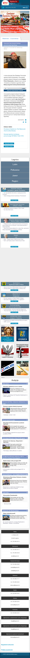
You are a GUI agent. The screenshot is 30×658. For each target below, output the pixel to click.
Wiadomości (5, 38)
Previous (2, 18)
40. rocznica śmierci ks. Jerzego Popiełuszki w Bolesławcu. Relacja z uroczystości (13, 522)
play (5, 88)
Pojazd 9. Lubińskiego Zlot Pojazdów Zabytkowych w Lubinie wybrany (15, 395)
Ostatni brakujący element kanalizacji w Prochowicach (15, 195)
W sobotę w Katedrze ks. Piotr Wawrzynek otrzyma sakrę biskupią (14, 130)
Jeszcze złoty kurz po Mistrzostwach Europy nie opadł (15, 287)
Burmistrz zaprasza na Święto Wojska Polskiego (14, 298)
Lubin (15, 164)
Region (15, 181)
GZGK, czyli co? (7, 321)
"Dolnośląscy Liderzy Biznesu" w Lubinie (12, 450)
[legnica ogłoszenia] (22, 334)
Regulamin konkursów (7, 644)
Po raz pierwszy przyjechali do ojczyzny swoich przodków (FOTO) (14, 433)
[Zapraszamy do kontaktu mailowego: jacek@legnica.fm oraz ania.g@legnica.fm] (15, 29)
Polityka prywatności (7, 650)
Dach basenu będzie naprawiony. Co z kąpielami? (14, 299)
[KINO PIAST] (22, 368)
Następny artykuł (9, 146)
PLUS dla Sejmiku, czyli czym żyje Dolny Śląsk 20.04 (15, 309)
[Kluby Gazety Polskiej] (7, 351)
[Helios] (7, 368)
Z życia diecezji (14, 38)
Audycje (15, 380)
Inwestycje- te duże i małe (9, 415)
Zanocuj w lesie (7, 503)
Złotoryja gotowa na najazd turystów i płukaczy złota (14, 288)
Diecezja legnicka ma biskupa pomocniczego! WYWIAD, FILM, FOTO (14, 135)
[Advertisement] (15, 264)
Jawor (15, 175)
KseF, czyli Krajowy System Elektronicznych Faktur (14, 240)
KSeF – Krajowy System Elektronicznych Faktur (13, 239)
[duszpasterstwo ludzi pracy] (22, 351)
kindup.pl (15, 654)
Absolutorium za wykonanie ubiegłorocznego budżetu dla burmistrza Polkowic (13, 487)
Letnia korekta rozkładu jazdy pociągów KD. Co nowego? (14, 469)
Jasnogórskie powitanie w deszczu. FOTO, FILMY (14, 208)
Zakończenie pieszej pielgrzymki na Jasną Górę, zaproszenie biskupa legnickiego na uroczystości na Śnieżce (16, 228)
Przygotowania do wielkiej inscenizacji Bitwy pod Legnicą (15, 320)
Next (27, 18)
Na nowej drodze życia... (9, 209)
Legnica (15, 159)
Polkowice (15, 169)
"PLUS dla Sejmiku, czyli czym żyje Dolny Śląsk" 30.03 (15, 310)
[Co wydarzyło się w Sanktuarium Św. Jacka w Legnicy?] (7, 334)
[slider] (15, 18)
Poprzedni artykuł (9, 143)
